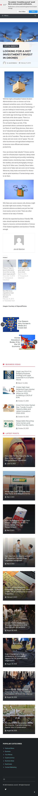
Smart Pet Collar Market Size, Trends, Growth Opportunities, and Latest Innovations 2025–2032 (25, 409)
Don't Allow (22, 11)
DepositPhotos (22, 306)
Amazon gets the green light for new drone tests (24, 270)
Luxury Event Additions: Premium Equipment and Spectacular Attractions (16, 625)
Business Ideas (9, 761)
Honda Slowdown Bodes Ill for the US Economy (15, 342)
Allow (33, 11)
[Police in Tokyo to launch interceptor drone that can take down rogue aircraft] (9, 263)
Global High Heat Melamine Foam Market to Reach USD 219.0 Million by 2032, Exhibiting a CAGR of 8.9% (25, 392)
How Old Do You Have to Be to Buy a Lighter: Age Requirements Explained (18, 458)
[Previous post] (3, 324)
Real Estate (8, 764)
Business (8, 751)
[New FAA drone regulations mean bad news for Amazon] (9, 286)
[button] (35, 15)
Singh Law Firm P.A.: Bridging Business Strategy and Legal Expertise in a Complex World (25, 376)
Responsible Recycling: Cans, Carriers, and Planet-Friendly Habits (25, 423)
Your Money (8, 754)
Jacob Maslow (12, 63)
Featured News (9, 748)
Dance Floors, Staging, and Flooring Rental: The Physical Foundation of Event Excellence (18, 692)
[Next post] (35, 342)
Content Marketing (10, 767)
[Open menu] (4, 779)
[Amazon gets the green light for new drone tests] (24, 263)
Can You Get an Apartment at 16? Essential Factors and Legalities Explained (17, 558)
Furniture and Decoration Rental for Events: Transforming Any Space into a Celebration (19, 725)
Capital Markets (11, 46)
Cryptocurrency (9, 758)
